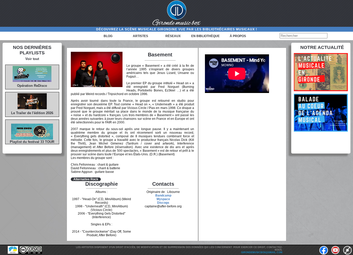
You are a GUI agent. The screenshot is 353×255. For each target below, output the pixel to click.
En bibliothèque (205, 36)
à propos (238, 36)
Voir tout (32, 59)
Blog (108, 36)
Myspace (163, 199)
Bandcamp (163, 195)
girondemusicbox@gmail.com (261, 252)
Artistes (140, 36)
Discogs (163, 203)
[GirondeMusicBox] (176, 13)
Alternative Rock (85, 179)
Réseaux (173, 36)
